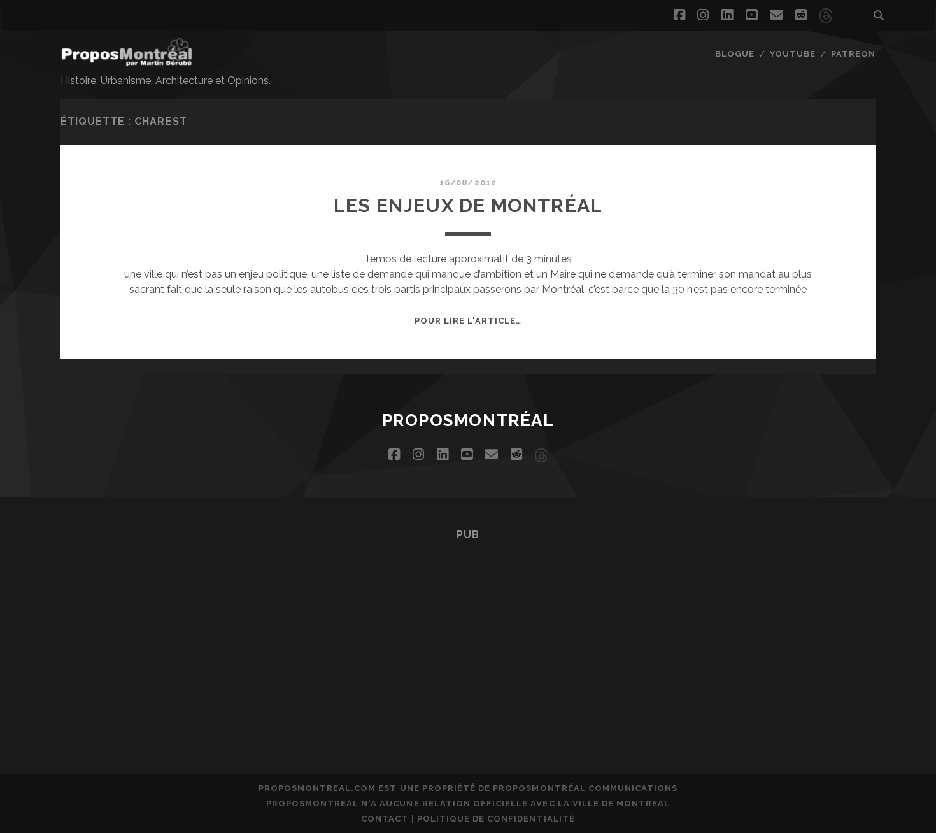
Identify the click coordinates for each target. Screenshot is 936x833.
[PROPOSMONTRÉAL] (126, 60)
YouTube (793, 54)
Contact (384, 818)
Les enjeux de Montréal (468, 205)
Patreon (853, 54)
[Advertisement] (468, 639)
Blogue (735, 54)
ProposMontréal (468, 420)
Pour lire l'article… (468, 320)
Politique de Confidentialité (496, 818)
